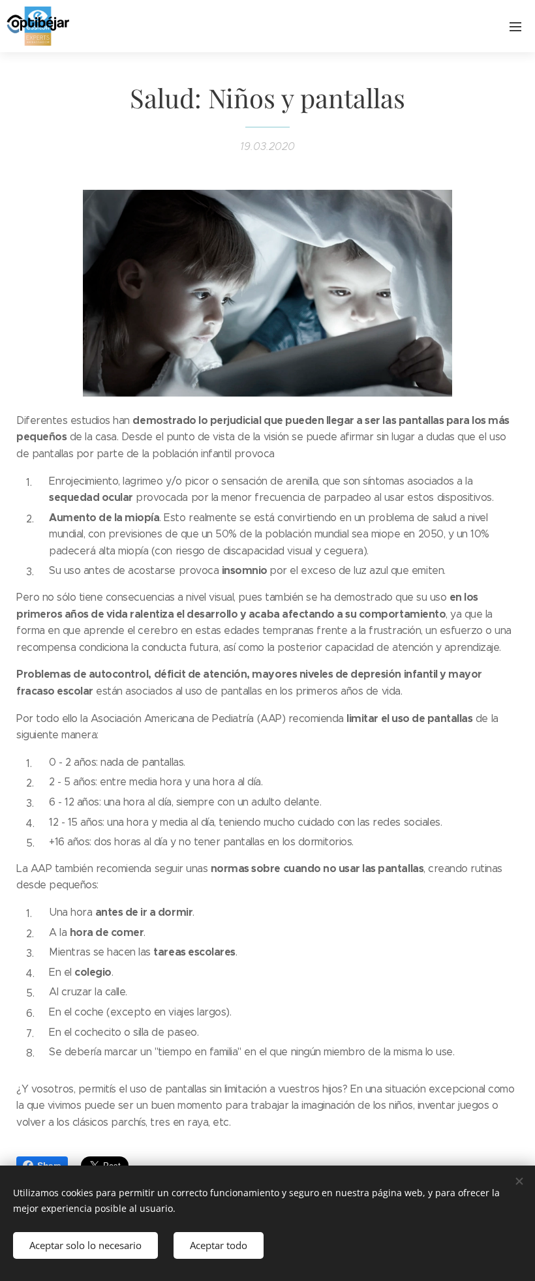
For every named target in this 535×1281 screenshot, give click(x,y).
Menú (515, 26)
